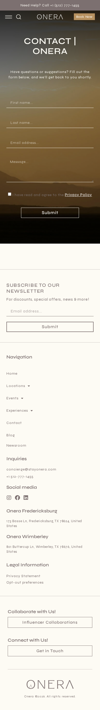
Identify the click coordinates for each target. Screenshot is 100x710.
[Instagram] (9, 497)
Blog (10, 435)
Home (11, 373)
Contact (14, 423)
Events (12, 398)
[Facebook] (17, 497)
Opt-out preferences (25, 582)
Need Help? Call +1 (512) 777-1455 (50, 5)
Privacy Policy (78, 194)
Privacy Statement (23, 576)
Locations (15, 386)
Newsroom (16, 445)
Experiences (17, 410)
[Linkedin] (25, 497)
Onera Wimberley (27, 536)
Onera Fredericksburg (31, 511)
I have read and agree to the (52, 195)
